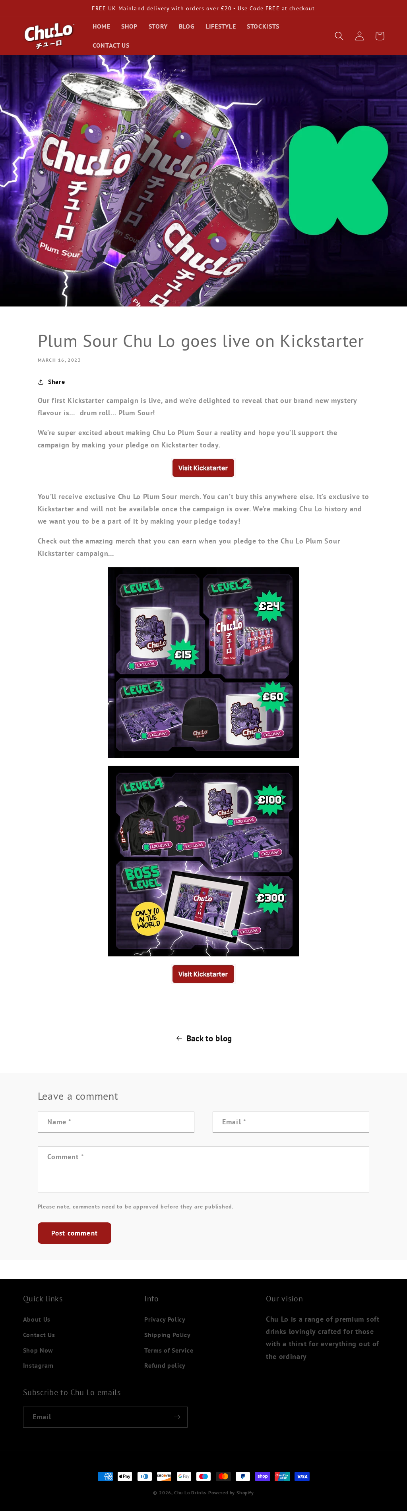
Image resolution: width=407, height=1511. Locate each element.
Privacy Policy (165, 1319)
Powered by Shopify (231, 1493)
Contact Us (39, 1335)
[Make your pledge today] (203, 476)
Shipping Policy (167, 1335)
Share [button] (56, 381)
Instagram (38, 1365)
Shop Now (38, 1350)
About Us (37, 1319)
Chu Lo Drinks (190, 1493)
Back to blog (209, 1038)
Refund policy (165, 1365)
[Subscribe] (177, 1417)
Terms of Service (168, 1350)
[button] (339, 36)
